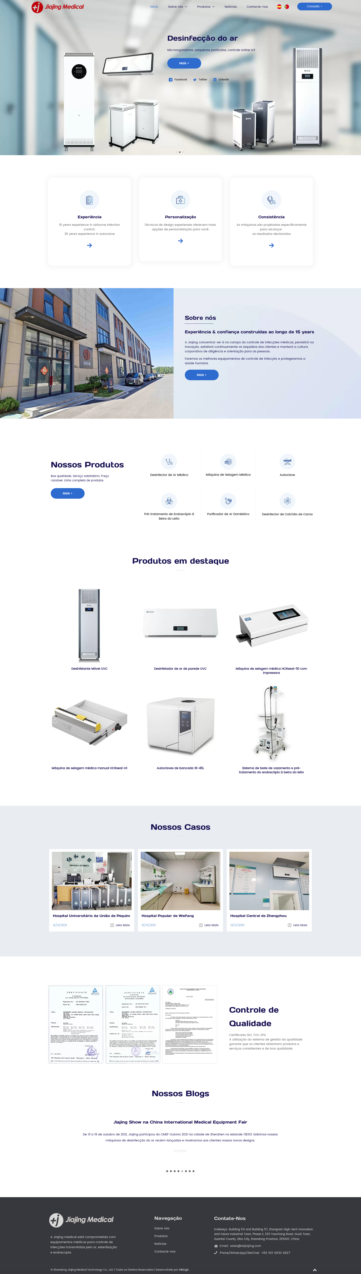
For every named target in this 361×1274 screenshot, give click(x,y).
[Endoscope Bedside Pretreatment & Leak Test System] (169, 501)
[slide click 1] (179, 152)
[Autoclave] (287, 462)
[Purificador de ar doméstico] (228, 501)
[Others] (287, 501)
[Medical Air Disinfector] (169, 462)
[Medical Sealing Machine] (228, 462)
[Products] (180, 241)
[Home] (57, 7)
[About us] (89, 245)
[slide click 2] (183, 152)
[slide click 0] (176, 152)
